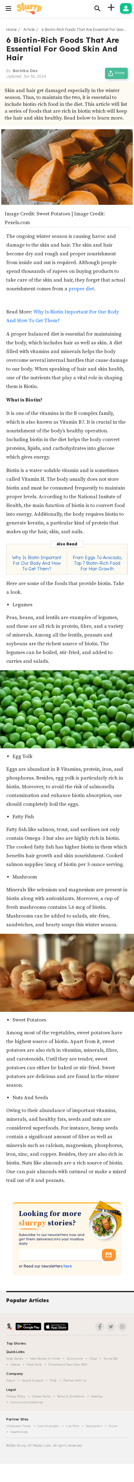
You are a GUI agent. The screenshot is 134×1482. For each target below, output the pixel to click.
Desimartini (94, 1426)
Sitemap (97, 1396)
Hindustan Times (18, 1426)
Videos (15, 1364)
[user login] (126, 8)
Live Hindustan (48, 1426)
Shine (112, 1426)
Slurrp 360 (110, 1358)
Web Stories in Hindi (45, 1358)
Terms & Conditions (70, 1396)
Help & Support (32, 1380)
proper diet (81, 289)
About (10, 1380)
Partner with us (74, 1380)
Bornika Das (25, 70)
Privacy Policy (15, 1396)
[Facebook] (99, 1327)
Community (75, 1358)
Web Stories (14, 1358)
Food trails (34, 1364)
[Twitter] (111, 1327)
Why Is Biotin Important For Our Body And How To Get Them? (36, 563)
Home (11, 29)
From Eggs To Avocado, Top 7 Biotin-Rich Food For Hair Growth (97, 563)
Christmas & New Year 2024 (68, 1364)
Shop (93, 1358)
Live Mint (72, 1426)
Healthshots (19, 1432)
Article (29, 29)
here (67, 1266)
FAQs (53, 1380)
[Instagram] (122, 1327)
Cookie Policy (41, 1396)
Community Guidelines (26, 1402)
